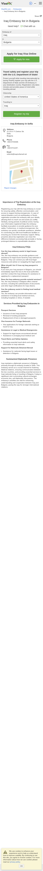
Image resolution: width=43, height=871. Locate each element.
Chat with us (29, 26)
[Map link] (21, 172)
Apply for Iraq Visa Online (21, 53)
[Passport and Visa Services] (6, 3)
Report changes (10, 188)
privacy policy (15, 862)
